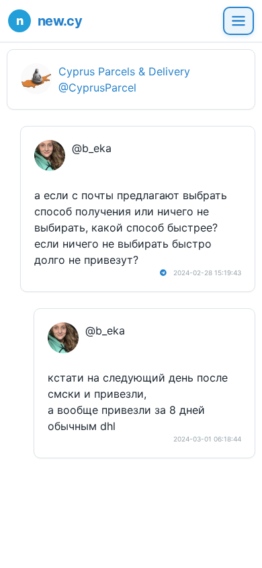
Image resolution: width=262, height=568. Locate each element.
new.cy (60, 21)
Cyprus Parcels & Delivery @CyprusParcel (124, 79)
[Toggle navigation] (238, 21)
